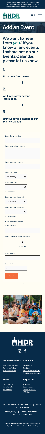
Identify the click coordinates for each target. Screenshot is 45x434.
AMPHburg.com (34, 6)
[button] (43, 2)
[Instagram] (20, 351)
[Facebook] (25, 351)
